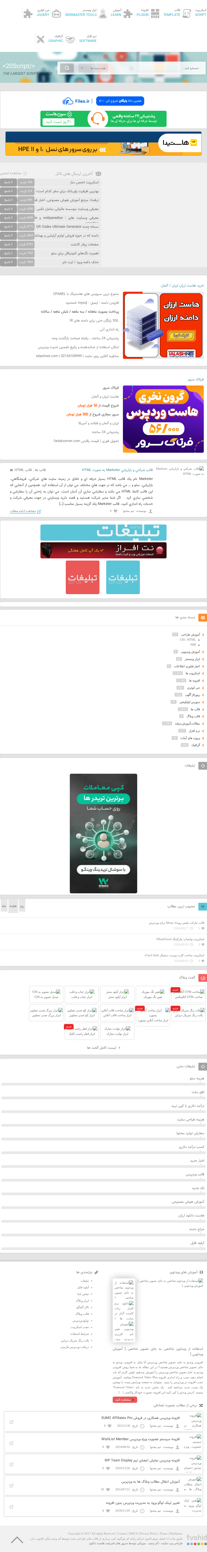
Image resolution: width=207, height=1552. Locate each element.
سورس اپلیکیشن (190, 702)
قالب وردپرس (195, 1174)
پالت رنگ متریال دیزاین (75, 1340)
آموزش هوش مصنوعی (188, 1202)
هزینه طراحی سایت (190, 1119)
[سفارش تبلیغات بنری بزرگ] (103, 539)
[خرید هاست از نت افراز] (103, 557)
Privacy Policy (149, 1533)
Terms (163, 1533)
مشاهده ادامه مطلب (23, 510)
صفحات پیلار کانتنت (85, 244)
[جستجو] (67, 68)
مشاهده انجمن (11, 173)
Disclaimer (176, 1533)
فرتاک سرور (196, 379)
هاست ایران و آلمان (105, 396)
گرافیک (195, 745)
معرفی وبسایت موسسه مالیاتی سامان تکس (68, 209)
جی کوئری (193, 687)
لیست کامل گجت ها (102, 1048)
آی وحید (153, 1543)
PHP (193, 644)
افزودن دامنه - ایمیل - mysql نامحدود (92, 303)
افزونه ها (194, 680)
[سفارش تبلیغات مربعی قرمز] (82, 593)
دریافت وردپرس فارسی (74, 1346)
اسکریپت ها (193, 673)
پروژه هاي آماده (190, 738)
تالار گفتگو (83, 1307)
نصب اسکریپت (80, 1327)
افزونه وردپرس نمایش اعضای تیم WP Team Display (142, 1460)
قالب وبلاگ (193, 716)
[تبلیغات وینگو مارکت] (103, 892)
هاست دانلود (97, 1543)
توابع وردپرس (81, 1320)
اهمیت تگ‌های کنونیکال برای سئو (75, 253)
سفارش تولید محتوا (190, 1133)
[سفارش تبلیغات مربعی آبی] (123, 593)
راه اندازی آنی (109, 329)
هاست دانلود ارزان (191, 1215)
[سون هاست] (103, 125)
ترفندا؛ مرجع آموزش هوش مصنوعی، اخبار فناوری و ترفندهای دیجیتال (49, 200)
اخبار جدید (197, 1161)
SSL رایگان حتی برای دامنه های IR (94, 320)
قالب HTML (23, 470)
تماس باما (83, 1294)
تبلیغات (85, 1280)
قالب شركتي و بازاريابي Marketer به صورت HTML (117, 470)
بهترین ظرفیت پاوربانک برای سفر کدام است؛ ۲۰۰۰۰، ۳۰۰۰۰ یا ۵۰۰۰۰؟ (50, 191)
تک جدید (198, 1188)
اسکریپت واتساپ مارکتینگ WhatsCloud (180, 939)
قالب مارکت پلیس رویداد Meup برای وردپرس (176, 922)
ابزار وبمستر (192, 659)
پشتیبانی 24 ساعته (105, 432)
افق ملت (198, 1092)
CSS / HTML (188, 639)
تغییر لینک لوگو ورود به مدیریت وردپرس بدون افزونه (143, 1503)
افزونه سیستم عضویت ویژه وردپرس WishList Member (140, 1439)
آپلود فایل (197, 1243)
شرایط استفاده (79, 1333)
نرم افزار (194, 730)
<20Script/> (19, 66)
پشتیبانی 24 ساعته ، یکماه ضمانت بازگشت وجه (85, 338)
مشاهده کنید (123, 1399)
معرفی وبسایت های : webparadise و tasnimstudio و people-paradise (49, 220)
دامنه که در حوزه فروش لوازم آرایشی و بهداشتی (65, 235)
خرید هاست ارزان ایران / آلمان (182, 285)
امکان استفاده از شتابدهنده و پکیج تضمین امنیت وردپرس (78, 347)
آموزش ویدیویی (190, 651)
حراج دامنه (196, 1229)
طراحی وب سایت (172, 1543)
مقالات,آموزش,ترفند (187, 723)
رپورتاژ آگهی (192, 694)
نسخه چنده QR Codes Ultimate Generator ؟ (66, 227)
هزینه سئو (197, 1078)
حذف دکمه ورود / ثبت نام (81, 262)
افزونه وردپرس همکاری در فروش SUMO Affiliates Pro (140, 1418)
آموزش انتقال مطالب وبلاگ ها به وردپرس (150, 1482)
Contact (122, 1533)
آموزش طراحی (190, 634)
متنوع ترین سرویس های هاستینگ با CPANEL (86, 294)
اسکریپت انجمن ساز (84, 182)
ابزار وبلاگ (82, 1300)
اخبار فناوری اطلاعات (187, 666)
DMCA (133, 1533)
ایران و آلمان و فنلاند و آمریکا (98, 423)
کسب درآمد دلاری (191, 1147)
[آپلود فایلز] (103, 108)
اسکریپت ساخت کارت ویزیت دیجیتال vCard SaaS (174, 955)
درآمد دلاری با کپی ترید (187, 1106)
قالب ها (40, 470)
